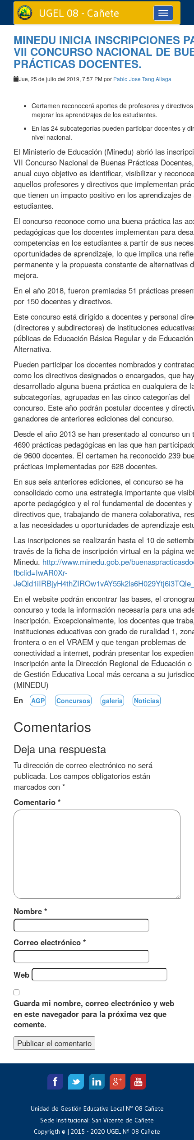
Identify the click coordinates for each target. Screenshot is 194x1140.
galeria (112, 700)
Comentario (37, 802)
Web (21, 974)
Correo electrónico (50, 942)
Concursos (73, 700)
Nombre (30, 911)
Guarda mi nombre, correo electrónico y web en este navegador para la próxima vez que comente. (94, 1014)
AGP (38, 700)
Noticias (146, 700)
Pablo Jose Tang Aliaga (142, 78)
